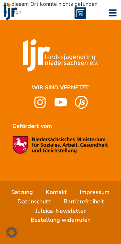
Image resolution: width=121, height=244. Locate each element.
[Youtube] (60, 102)
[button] (11, 232)
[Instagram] (40, 102)
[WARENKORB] (80, 13)
